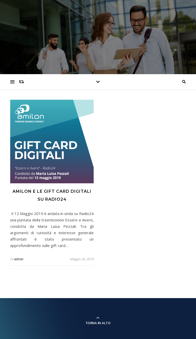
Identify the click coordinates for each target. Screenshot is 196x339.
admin (18, 259)
